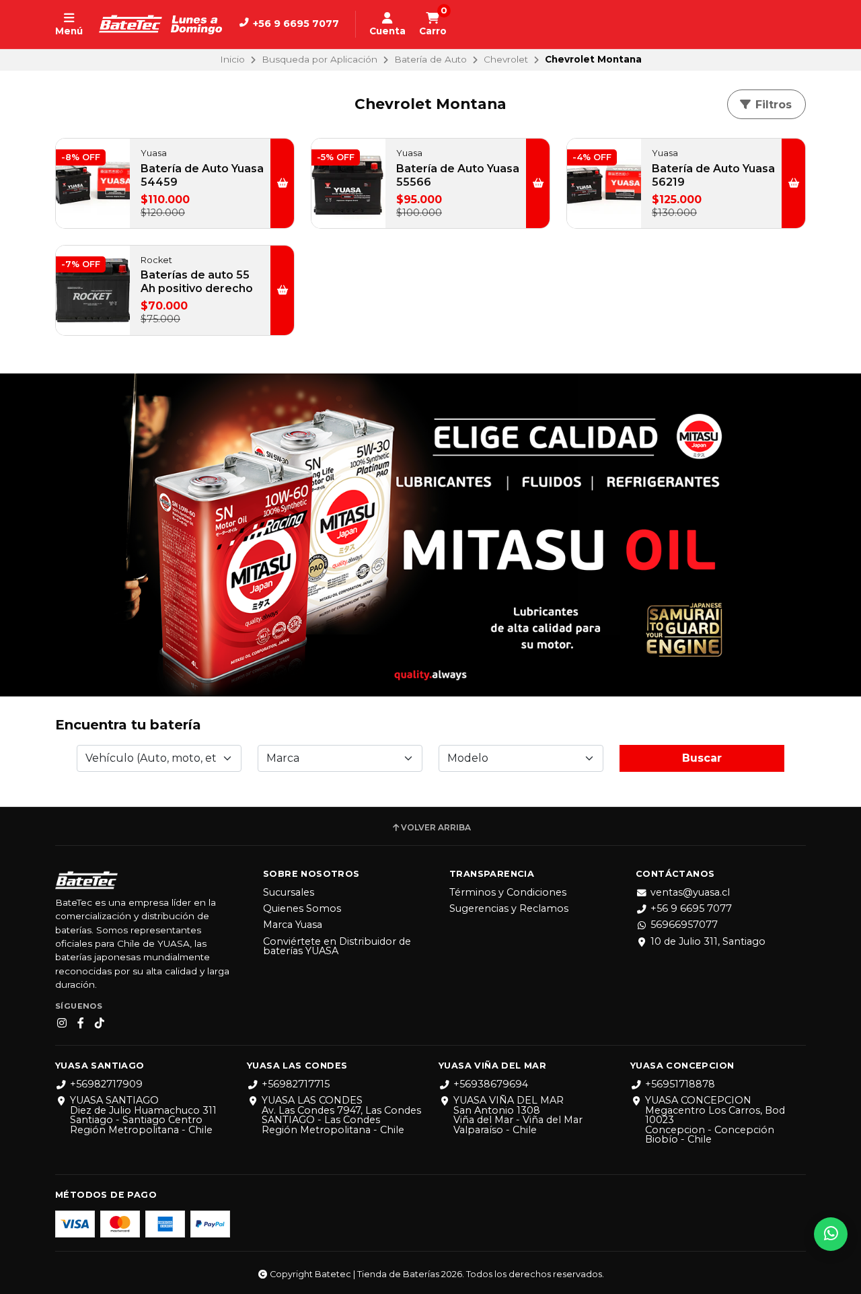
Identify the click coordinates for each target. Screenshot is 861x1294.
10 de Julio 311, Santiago (707, 941)
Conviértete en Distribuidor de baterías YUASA (337, 946)
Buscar (702, 758)
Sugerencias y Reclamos (508, 908)
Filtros (772, 104)
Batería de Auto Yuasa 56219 (713, 175)
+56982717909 (106, 1084)
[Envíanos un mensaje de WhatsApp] (831, 1234)
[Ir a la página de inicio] (160, 24)
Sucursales (288, 892)
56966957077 (684, 924)
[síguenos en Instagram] (62, 1023)
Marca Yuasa (292, 924)
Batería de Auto (430, 59)
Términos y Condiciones (507, 892)
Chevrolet (506, 59)
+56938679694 (490, 1084)
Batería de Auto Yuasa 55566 (457, 175)
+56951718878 (680, 1084)
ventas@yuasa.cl (690, 892)
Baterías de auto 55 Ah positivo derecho (197, 281)
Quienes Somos (302, 908)
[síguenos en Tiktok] (99, 1023)
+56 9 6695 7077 (691, 908)
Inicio (232, 59)
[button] (282, 183)
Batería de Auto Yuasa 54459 (202, 175)
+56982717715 (296, 1084)
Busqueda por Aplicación (319, 59)
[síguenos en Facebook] (80, 1023)
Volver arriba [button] (436, 828)
